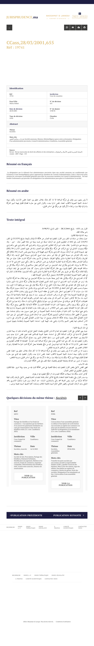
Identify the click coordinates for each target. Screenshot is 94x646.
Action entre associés (25, 466)
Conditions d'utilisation (63, 621)
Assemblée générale (65, 141)
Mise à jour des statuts (65, 466)
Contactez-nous (82, 527)
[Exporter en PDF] (79, 27)
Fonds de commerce (27, 463)
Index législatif (43, 527)
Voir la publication (28, 476)
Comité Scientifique (68, 527)
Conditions (53, 141)
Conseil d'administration (40, 141)
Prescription (29, 457)
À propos (57, 527)
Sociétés (12, 131)
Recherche (11, 527)
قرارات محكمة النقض (17, 139)
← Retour (9, 28)
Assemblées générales (55, 452)
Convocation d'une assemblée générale (63, 475)
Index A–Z (20, 527)
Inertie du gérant (65, 470)
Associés (24, 449)
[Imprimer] (84, 27)
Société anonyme (31, 139)
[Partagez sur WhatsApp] (67, 27)
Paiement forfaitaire (28, 459)
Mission (40, 139)
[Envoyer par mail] (73, 27)
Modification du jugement (23, 461)
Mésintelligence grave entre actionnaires (58, 139)
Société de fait (19, 457)
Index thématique (30, 527)
